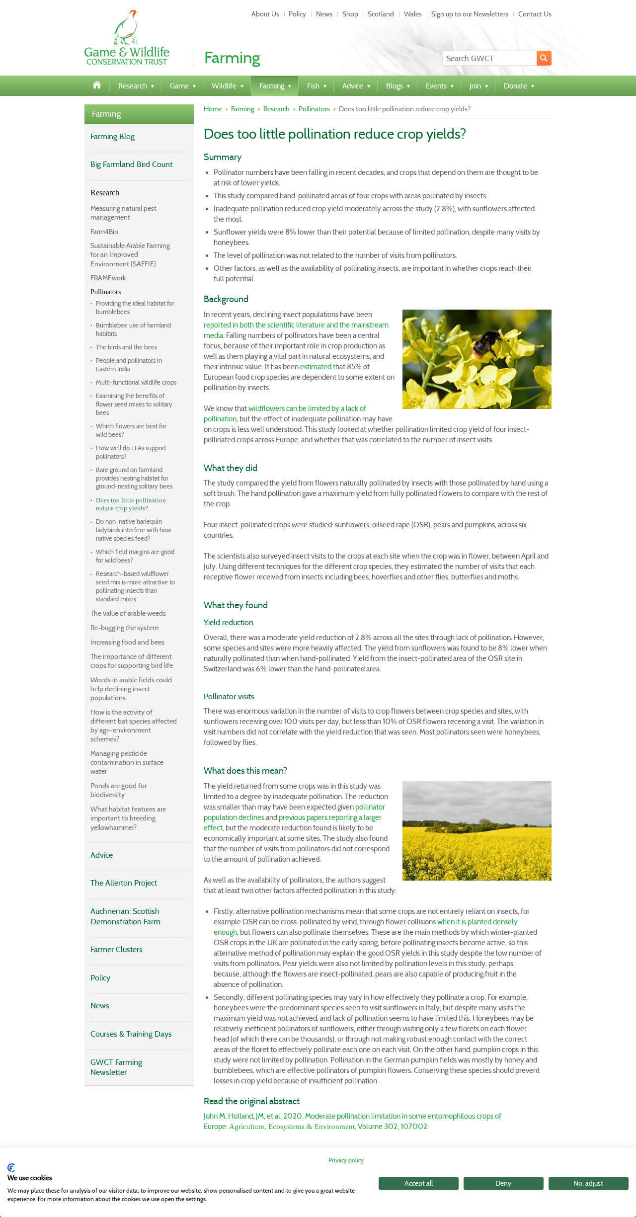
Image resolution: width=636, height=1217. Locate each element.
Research (104, 192)
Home (213, 108)
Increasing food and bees (127, 642)
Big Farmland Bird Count (131, 164)
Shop (350, 13)
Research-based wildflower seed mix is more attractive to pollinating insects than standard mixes (135, 586)
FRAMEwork (108, 277)
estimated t (317, 366)
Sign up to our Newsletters (469, 13)
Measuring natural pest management (123, 213)
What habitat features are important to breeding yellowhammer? (128, 818)
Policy (297, 13)
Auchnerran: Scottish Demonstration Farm (125, 916)
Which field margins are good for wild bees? (135, 556)
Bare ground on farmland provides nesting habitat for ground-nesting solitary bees (134, 478)
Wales (413, 13)
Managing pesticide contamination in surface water (126, 762)
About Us (265, 13)
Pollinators (105, 292)
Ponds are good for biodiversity (118, 790)
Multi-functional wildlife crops (136, 382)
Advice (101, 855)
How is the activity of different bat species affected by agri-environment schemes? (133, 726)
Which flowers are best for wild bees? (131, 430)
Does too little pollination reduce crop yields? (131, 504)
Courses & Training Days (131, 1034)
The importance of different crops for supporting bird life (131, 661)
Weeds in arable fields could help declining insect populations (131, 688)
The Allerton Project (123, 883)
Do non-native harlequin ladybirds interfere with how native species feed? (133, 530)
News (324, 13)
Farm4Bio (104, 231)
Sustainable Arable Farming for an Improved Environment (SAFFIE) (130, 254)
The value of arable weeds (128, 613)
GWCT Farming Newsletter (116, 1067)
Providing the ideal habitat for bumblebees (135, 307)
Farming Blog (112, 136)
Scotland (381, 13)
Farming (106, 114)
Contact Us (535, 13)
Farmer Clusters (116, 949)
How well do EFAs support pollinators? (131, 452)
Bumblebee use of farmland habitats (133, 329)
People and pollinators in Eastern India (129, 364)
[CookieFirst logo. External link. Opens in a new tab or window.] (11, 1167)
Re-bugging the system (124, 627)
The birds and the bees (126, 347)
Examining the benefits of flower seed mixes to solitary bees (134, 404)
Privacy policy (346, 1160)
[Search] (544, 58)
